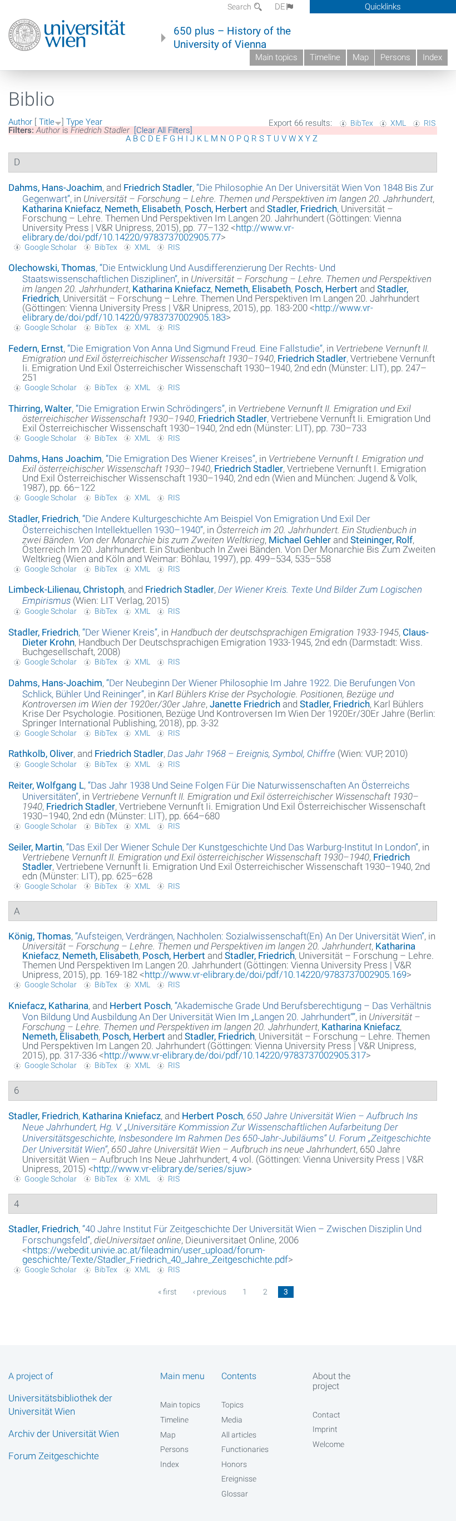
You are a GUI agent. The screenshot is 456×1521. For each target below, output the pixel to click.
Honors (234, 1464)
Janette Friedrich (245, 704)
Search (240, 6)
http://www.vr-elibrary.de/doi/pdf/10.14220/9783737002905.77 (158, 232)
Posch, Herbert (216, 208)
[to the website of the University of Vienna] (67, 35)
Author (20, 122)
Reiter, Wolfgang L (46, 785)
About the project (331, 1381)
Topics (232, 1404)
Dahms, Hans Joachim (55, 458)
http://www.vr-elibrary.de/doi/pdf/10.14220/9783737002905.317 (235, 1055)
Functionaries (245, 1449)
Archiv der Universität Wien (63, 1433)
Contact (326, 1414)
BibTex (361, 123)
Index (432, 57)
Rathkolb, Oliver (40, 753)
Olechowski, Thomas (52, 267)
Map (361, 57)
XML (398, 123)
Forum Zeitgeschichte (53, 1455)
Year (94, 122)
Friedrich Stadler (157, 187)
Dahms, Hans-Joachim (55, 187)
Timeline (325, 57)
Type (74, 122)
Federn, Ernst (35, 348)
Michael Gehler (300, 539)
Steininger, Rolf (381, 539)
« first (167, 1291)
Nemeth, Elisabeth (143, 208)
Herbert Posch (140, 1005)
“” (195, 348)
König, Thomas (39, 936)
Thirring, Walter (40, 408)
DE (280, 7)
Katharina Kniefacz (61, 208)
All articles (238, 1434)
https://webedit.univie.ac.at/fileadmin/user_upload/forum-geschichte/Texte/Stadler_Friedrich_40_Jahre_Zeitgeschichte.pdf (155, 1254)
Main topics (276, 57)
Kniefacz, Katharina (48, 1005)
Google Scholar (50, 247)
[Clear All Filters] (163, 130)
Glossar (234, 1493)
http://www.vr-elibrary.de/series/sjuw (170, 1168)
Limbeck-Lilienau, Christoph (66, 589)
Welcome (328, 1444)
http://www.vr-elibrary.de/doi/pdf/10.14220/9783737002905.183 (197, 312)
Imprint (325, 1429)
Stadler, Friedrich (302, 208)
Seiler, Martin (35, 847)
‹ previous (209, 1291)
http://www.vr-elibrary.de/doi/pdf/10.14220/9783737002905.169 (276, 974)
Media (231, 1419)
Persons (395, 57)
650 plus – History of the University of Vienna (232, 38)
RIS (429, 123)
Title (46, 122)
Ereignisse (238, 1478)
